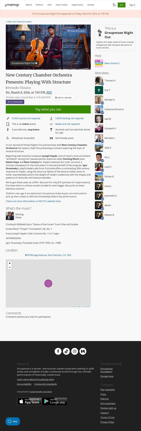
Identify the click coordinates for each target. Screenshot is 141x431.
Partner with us (108, 408)
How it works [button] (61, 4)
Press (103, 394)
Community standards (45, 384)
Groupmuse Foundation (106, 370)
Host (49, 4)
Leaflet (74, 306)
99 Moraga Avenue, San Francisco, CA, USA (49, 255)
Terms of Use (107, 417)
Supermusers (77, 4)
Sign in (132, 5)
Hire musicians (108, 403)
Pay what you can (48, 109)
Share (77, 31)
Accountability (24, 384)
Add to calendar (64, 97)
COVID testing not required (69, 118)
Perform (39, 4)
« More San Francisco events (19, 21)
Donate (90, 4)
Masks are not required (67, 123)
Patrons (104, 398)
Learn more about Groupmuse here (35, 379)
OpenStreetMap (86, 306)
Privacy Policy (107, 422)
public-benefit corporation (41, 391)
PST (49, 92)
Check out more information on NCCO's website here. (33, 201)
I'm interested (16, 102)
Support (104, 412)
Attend (29, 4)
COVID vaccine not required (26, 118)
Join (121, 5)
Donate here (106, 376)
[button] (10, 263)
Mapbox (79, 306)
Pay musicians (107, 389)
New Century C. (112, 63)
